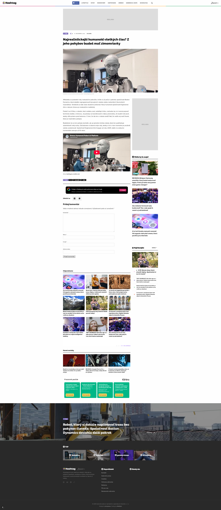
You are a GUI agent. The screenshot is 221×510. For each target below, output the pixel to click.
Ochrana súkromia (107, 482)
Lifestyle (84, 3)
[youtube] (67, 482)
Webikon (119, 506)
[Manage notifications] (2, 507)
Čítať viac (149, 432)
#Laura (89, 33)
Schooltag (144, 3)
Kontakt (103, 472)
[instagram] (70, 482)
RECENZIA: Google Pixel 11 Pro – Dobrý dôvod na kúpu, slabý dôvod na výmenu (96, 370)
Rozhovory (101, 3)
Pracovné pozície (71, 379)
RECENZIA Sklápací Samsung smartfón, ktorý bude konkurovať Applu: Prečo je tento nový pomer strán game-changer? (144, 181)
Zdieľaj (77, 3)
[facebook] (63, 482)
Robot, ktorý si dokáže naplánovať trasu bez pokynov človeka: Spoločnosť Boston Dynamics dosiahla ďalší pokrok (96, 428)
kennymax (108, 506)
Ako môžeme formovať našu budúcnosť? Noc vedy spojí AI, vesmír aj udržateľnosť (142, 208)
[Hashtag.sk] (9, 3)
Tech (66, 33)
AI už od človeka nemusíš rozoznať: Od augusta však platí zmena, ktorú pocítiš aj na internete (144, 233)
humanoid (77, 180)
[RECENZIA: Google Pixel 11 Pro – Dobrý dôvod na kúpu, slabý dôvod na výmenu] (97, 360)
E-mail (65, 242)
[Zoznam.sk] (214, 3)
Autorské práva (106, 476)
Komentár (66, 212)
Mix (136, 226)
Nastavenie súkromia (108, 491)
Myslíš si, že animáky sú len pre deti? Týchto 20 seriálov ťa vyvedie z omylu (73, 370)
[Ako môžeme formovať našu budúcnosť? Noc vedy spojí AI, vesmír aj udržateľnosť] (145, 195)
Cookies (104, 479)
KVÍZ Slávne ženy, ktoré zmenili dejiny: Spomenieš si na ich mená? (146, 272)
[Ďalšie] (156, 455)
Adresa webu (66, 249)
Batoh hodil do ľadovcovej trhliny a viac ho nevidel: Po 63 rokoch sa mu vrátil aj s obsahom (146, 287)
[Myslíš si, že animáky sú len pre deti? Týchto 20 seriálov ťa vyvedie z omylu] (74, 360)
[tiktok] (74, 482)
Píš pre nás (104, 488)
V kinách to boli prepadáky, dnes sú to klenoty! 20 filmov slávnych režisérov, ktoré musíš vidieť (118, 370)
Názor (136, 173)
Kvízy (93, 3)
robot (84, 180)
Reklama (104, 485)
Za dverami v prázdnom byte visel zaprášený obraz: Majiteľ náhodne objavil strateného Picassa (145, 294)
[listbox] (152, 247)
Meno (65, 234)
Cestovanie (112, 3)
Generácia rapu (131, 3)
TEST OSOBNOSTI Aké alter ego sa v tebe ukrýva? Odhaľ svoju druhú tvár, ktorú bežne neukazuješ (146, 280)
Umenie (121, 3)
